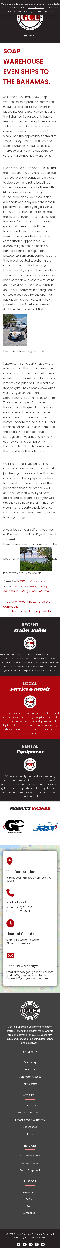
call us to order (36, 7)
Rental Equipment (30, 1170)
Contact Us (29, 1213)
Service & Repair (30, 1163)
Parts (30, 1134)
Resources (29, 1192)
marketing (20, 586)
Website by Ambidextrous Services (30, 1237)
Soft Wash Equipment (30, 1112)
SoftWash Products (29, 581)
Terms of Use (30, 1084)
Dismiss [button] (48, 11)
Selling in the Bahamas (34, 591)
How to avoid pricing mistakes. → (34, 611)
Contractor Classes (30, 1076)
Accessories (30, 1127)
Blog (29, 1206)
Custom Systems (30, 1155)
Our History (30, 1062)
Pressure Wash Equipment (30, 1119)
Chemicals (30, 1105)
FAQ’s (29, 1199)
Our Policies (30, 1069)
